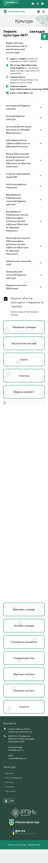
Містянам (10, 782)
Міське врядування (14, 778)
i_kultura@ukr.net (24, 93)
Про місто (10, 773)
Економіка (10, 786)
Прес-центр (11, 791)
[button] (44, 36)
